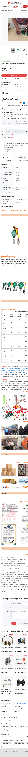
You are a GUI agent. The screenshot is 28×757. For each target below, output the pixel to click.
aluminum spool (18, 709)
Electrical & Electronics (9, 10)
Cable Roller (17, 706)
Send (14, 623)
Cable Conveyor (18, 711)
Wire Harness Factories (8, 736)
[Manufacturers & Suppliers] (14, 2)
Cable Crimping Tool (7, 730)
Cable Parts (21, 726)
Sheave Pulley (4, 711)
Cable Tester (5, 726)
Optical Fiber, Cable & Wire (21, 10)
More (2, 746)
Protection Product (20, 736)
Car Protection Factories (8, 740)
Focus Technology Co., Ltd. (18, 751)
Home (2, 10)
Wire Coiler (3, 709)
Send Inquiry (14, 75)
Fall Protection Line (7, 743)
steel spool (3, 706)
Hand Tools (13, 726)
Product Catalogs (22, 703)
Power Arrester (19, 740)
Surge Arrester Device (19, 743)
